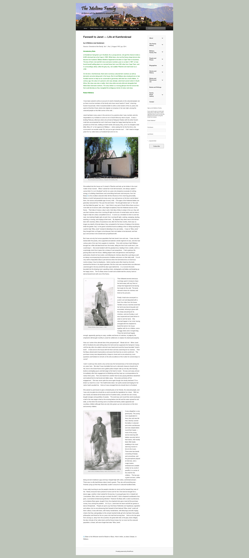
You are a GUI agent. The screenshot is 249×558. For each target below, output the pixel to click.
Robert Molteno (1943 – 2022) (98, 28)
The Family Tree (134, 28)
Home (85, 28)
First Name (150, 127)
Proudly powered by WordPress (124, 551)
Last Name (150, 134)
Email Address (151, 120)
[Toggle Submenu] (162, 38)
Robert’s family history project (118, 28)
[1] (87, 196)
